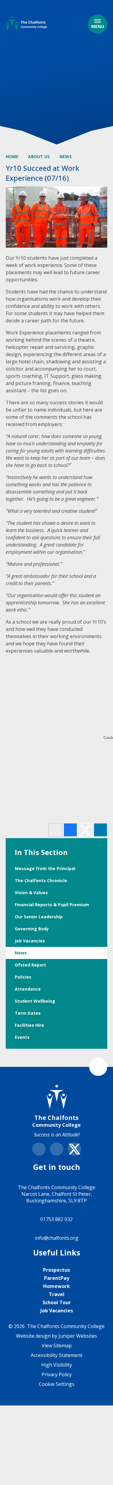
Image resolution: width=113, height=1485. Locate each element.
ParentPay (56, 1278)
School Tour (56, 1302)
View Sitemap (57, 1345)
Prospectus (56, 1270)
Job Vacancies (56, 1310)
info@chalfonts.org (56, 1238)
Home (12, 156)
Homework (56, 1286)
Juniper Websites (77, 1336)
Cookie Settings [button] (56, 1384)
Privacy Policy (57, 1374)
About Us (39, 156)
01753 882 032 (56, 1219)
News (65, 156)
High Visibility (56, 1364)
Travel (56, 1294)
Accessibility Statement (56, 1355)
